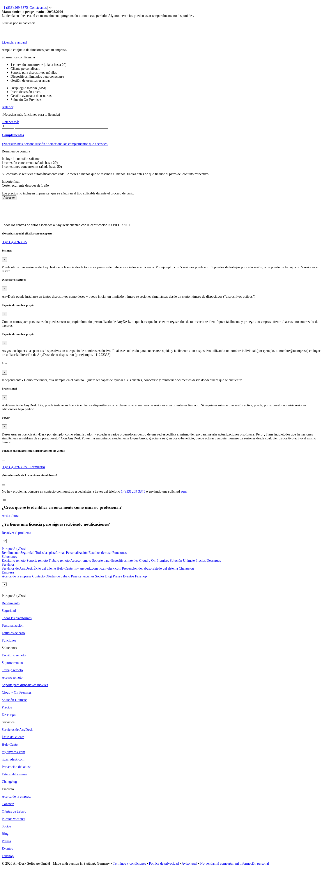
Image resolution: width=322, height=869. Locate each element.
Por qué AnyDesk (14, 549)
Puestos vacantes (82, 576)
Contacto (38, 576)
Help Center (65, 568)
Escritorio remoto (14, 560)
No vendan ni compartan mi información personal (234, 863)
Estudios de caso (99, 552)
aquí (184, 491)
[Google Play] (2, 545)
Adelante (9, 197)
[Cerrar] (3, 460)
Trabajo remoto (59, 560)
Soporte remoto (37, 560)
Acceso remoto (80, 560)
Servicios (8, 564)
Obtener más (10, 122)
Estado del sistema (165, 568)
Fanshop (140, 576)
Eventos (128, 576)
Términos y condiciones (129, 863)
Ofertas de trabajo (57, 576)
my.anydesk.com (86, 568)
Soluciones (9, 556)
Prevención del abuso (137, 568)
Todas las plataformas (49, 552)
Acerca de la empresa (16, 576)
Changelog (186, 568)
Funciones (119, 552)
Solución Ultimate (182, 560)
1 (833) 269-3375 (14, 467)
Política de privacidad (164, 863)
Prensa (117, 576)
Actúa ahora (10, 516)
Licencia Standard (14, 42)
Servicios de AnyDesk (17, 568)
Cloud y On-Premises (153, 560)
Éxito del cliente (44, 568)
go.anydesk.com (110, 568)
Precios (200, 560)
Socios (99, 576)
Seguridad (26, 552)
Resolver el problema (16, 533)
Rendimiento (10, 552)
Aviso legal (189, 863)
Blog (108, 576)
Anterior (7, 107)
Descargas (213, 560)
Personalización (76, 552)
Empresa (8, 572)
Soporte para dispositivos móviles (114, 560)
